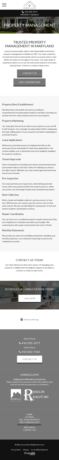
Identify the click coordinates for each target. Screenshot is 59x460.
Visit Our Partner (29, 82)
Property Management (29, 25)
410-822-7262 (31, 351)
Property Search (29, 14)
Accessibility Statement (39, 450)
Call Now (29, 298)
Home (29, 414)
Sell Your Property (29, 419)
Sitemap (26, 450)
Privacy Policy (16, 450)
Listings (29, 417)
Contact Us (30, 73)
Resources (29, 427)
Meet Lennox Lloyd (29, 422)
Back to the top (31, 319)
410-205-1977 (31, 12)
